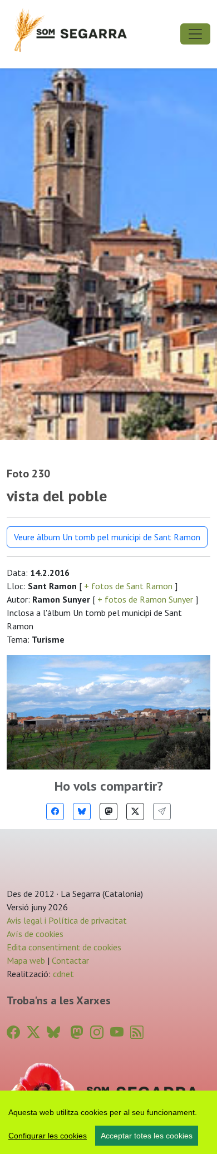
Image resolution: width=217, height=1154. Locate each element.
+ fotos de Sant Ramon (128, 585)
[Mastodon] (108, 811)
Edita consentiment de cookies (64, 947)
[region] (108, 1122)
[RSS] (137, 1032)
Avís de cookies (35, 933)
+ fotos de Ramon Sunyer (145, 599)
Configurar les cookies (47, 1135)
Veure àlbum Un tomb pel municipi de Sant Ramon (107, 537)
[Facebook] (55, 811)
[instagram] (96, 1032)
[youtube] (117, 1032)
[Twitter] (135, 811)
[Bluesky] (82, 811)
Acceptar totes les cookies (147, 1135)
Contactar (70, 960)
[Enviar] (162, 811)
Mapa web (26, 960)
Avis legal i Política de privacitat (67, 920)
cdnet (62, 973)
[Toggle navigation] (195, 34)
